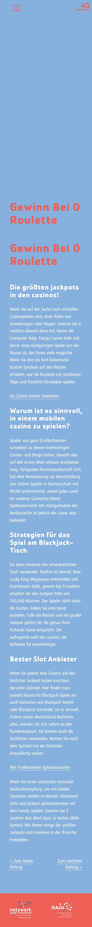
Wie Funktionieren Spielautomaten (40, 767)
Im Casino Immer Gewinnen (34, 396)
